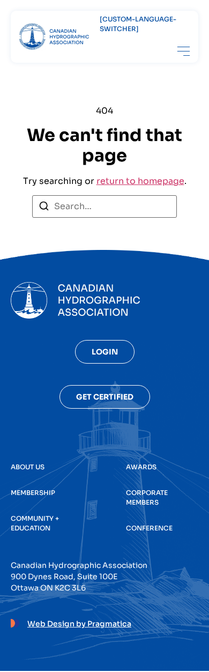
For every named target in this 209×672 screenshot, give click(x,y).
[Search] (44, 207)
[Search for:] (104, 206)
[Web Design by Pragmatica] (15, 621)
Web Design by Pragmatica (79, 624)
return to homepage (140, 181)
